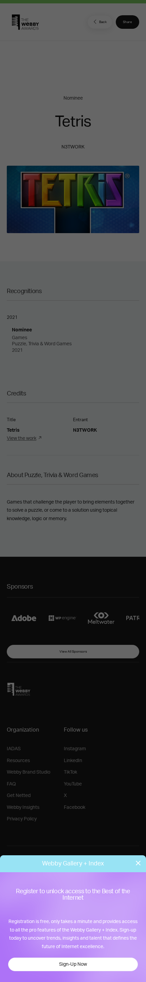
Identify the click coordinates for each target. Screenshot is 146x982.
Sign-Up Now (73, 964)
